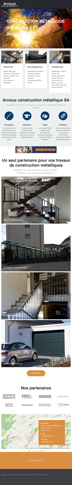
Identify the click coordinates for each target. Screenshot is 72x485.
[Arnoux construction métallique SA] (11, 4)
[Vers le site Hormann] (36, 149)
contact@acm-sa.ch (47, 441)
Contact (35, 373)
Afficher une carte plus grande (36, 451)
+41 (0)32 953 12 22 (47, 436)
